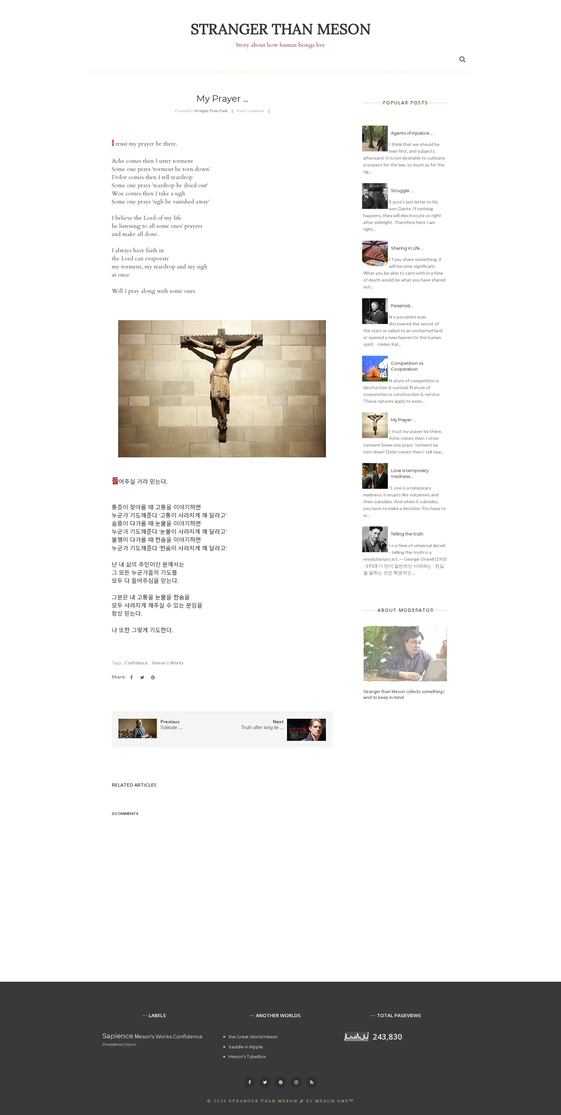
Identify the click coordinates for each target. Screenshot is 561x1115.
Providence (113, 1044)
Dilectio (130, 1045)
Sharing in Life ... (407, 248)
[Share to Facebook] (131, 677)
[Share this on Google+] (153, 677)
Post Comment (250, 110)
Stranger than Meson (281, 29)
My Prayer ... (403, 419)
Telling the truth (407, 533)
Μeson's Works (168, 662)
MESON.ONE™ (334, 1100)
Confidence (136, 662)
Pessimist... (402, 305)
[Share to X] (142, 677)
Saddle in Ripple (246, 1046)
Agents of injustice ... (412, 133)
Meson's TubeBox (247, 1056)
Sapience (118, 1036)
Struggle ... (402, 190)
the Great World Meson (253, 1036)
